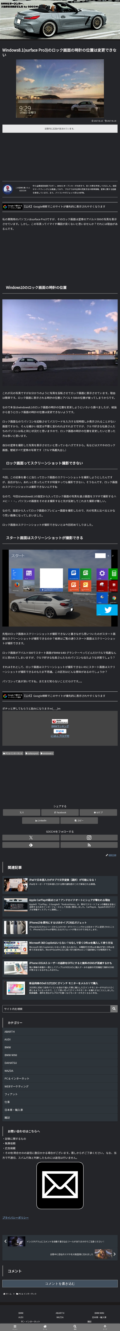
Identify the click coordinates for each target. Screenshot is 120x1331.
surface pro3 (33, 753)
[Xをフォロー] (30, 838)
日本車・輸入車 (99, 1317)
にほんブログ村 (60, 736)
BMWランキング (60, 726)
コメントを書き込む (60, 1283)
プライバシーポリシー (15, 1217)
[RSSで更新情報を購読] (89, 845)
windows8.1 (48, 753)
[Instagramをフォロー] (89, 838)
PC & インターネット (14, 753)
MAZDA (60, 1317)
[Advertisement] (60, 155)
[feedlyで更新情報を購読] (30, 845)
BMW (20, 1313)
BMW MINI (99, 1313)
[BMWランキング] (60, 721)
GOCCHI (22, 190)
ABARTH (60, 1313)
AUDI (20, 1317)
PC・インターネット (30, 1321)
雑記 (89, 1321)
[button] (79, 820)
